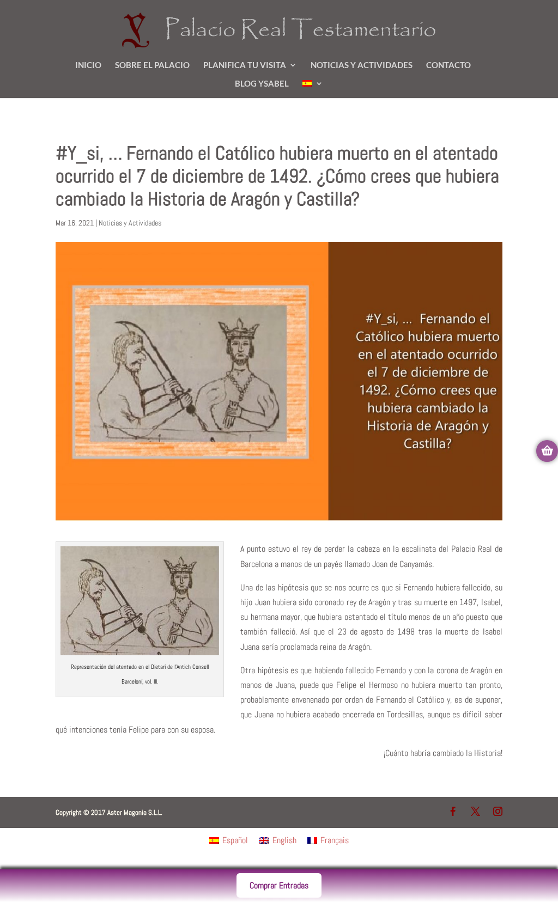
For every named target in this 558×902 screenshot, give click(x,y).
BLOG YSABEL (262, 84)
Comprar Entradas (279, 885)
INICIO (88, 65)
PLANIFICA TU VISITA (244, 65)
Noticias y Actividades (130, 223)
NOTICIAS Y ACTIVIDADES (362, 65)
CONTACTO (448, 65)
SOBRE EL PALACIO (152, 65)
